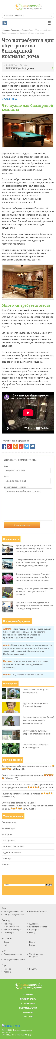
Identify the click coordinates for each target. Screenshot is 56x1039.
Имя (6, 466)
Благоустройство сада (14, 911)
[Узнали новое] (14, 67)
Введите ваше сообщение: (16, 487)
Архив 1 (7, 971)
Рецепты (33, 968)
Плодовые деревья (38, 911)
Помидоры (9, 932)
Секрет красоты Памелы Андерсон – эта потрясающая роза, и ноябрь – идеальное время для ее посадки (34, 577)
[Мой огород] (28, 9)
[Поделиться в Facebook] (4, 446)
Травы (7, 942)
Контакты (28, 1012)
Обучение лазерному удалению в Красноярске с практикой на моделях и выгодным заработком (34, 606)
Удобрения (34, 923)
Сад (4, 908)
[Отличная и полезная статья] (16, 67)
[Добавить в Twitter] (26, 446)
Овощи (32, 932)
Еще (4, 965)
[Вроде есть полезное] (9, 67)
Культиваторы (8, 828)
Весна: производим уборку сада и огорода (22, 775)
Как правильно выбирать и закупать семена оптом (26, 766)
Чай (5, 945)
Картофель (34, 929)
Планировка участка (13, 954)
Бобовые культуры (12, 929)
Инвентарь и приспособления (11, 924)
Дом (4, 950)
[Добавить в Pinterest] (21, 446)
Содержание (28, 1004)
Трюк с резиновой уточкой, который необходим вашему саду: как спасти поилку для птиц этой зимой (34, 548)
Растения (7, 938)
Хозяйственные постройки (36, 955)
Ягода (32, 945)
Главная (5, 30)
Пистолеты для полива (13, 846)
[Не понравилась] (7, 67)
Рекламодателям (28, 1008)
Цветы (32, 942)
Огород (6, 920)
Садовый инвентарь (11, 852)
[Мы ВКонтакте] (5, 23)
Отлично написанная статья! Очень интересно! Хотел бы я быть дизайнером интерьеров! (25, 664)
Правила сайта (28, 999)
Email (6, 476)
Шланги (5, 864)
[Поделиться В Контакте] (32, 446)
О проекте (28, 995)
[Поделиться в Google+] (9, 446)
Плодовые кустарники (14, 914)
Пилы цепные (8, 840)
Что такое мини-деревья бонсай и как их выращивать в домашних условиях (38, 720)
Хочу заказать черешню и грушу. (27, 674)
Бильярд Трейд (9, 98)
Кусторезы (7, 834)
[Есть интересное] (11, 67)
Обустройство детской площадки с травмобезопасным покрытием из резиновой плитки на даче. (27, 806)
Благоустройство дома (22, 30)
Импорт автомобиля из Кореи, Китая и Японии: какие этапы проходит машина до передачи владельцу (35, 563)
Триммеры (7, 858)
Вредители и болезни (39, 926)
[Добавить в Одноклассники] (15, 446)
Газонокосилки (9, 822)
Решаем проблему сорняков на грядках (21, 794)
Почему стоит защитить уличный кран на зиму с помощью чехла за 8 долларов (34, 591)
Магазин (28, 1017)
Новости (7, 968)
